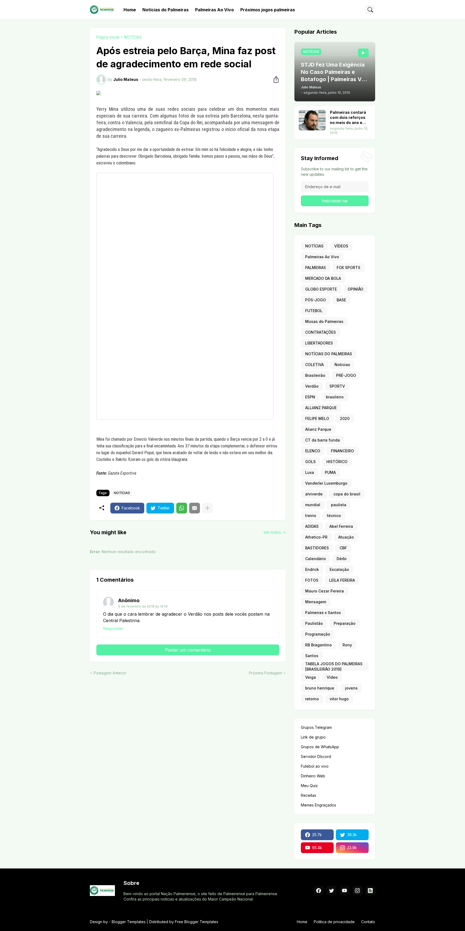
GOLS (310, 461)
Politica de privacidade (334, 921)
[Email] (194, 508)
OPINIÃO (355, 289)
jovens (351, 688)
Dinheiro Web (313, 776)
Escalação (339, 569)
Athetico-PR (316, 537)
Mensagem (315, 601)
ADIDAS (312, 526)
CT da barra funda (322, 440)
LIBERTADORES (319, 343)
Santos (311, 655)
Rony (347, 645)
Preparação (344, 623)
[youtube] (344, 890)
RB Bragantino (318, 645)
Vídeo (332, 677)
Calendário (315, 558)
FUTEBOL (313, 310)
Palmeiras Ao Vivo (214, 9)
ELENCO (312, 451)
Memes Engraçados (318, 805)
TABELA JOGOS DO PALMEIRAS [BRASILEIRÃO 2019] (333, 666)
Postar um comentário (188, 650)
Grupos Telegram (316, 727)
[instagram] (357, 890)
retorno (312, 698)
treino (310, 515)
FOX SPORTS (348, 267)
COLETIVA (314, 364)
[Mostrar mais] (207, 508)
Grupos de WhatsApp (320, 746)
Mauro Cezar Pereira (324, 591)
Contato (368, 921)
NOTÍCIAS (133, 37)
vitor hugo (339, 698)
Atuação (346, 537)
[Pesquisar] (370, 10)
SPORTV (337, 386)
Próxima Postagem (265, 673)
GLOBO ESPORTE (321, 289)
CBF (343, 548)
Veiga (310, 677)
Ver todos (272, 532)
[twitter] (331, 890)
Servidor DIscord (316, 756)
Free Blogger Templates (196, 921)
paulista (338, 504)
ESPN (310, 397)
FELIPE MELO (317, 418)
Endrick (312, 569)
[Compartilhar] (274, 79)
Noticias (342, 364)
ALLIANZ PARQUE (321, 407)
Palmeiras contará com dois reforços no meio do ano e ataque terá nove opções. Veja (348, 117)
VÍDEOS (341, 246)
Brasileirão (315, 375)
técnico (334, 515)
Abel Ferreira (341, 526)
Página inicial (107, 37)
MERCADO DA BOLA (323, 278)
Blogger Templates (129, 921)
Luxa (309, 472)
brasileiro (335, 397)
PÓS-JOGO (315, 300)
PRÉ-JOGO (346, 375)
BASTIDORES (317, 548)
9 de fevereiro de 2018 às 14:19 (143, 606)
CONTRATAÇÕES (320, 332)
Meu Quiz (309, 785)
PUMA (330, 472)
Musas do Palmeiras (324, 321)
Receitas (308, 795)
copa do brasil (346, 494)
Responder (113, 628)
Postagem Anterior (110, 673)
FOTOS (311, 580)
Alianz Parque (318, 429)
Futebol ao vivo (315, 766)
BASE (341, 300)
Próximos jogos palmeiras (267, 9)
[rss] (370, 890)
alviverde (314, 494)
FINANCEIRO (342, 451)
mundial (312, 504)
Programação (317, 634)
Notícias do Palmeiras (165, 9)
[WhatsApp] (181, 508)
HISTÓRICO (336, 461)
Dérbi (342, 558)
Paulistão (314, 623)
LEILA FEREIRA (342, 580)
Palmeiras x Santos (323, 612)
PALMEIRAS (315, 267)
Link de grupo (313, 737)
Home (130, 9)
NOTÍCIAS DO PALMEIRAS (328, 353)
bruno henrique (319, 688)
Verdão (312, 386)
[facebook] (318, 890)
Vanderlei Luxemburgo (326, 483)
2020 (345, 418)
